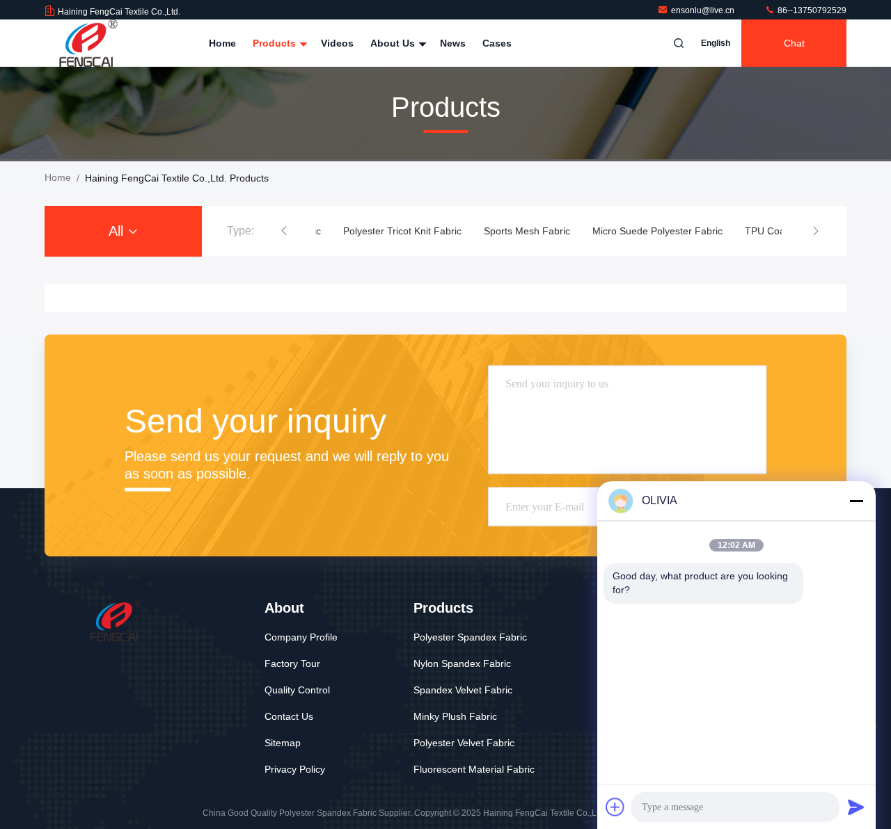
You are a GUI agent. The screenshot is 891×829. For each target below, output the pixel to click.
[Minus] (856, 500)
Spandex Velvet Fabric (462, 689)
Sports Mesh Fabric (527, 230)
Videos (337, 43)
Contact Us (289, 716)
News (453, 43)
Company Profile (301, 637)
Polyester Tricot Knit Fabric (402, 230)
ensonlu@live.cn (703, 10)
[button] (284, 231)
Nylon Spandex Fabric (462, 663)
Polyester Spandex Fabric (470, 637)
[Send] (856, 806)
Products (276, 43)
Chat (794, 43)
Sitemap (283, 742)
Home (222, 43)
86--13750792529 (810, 10)
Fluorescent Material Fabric (474, 769)
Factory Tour (292, 663)
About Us (394, 43)
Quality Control (297, 689)
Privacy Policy (295, 769)
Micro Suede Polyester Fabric (657, 230)
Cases (497, 43)
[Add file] (615, 806)
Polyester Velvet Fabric (463, 742)
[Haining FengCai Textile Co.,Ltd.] (88, 43)
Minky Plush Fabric (455, 716)
